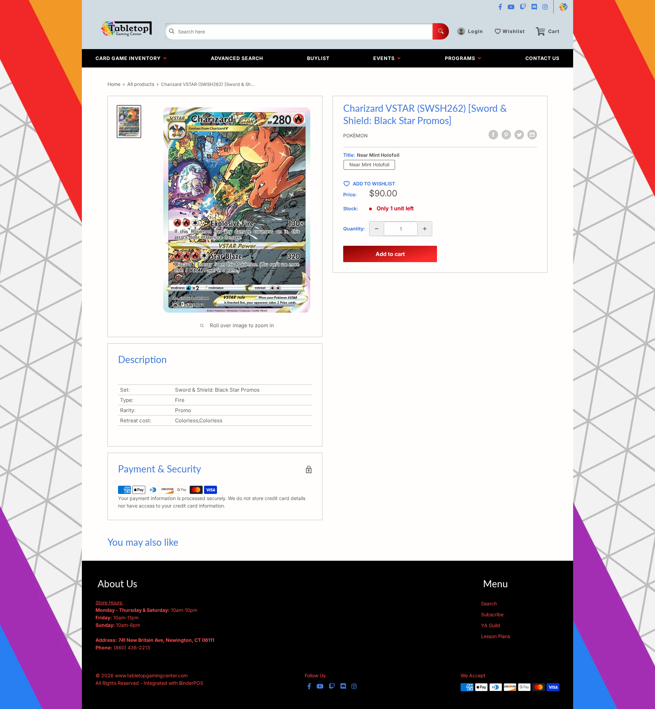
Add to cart (390, 254)
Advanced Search (237, 58)
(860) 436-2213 (132, 647)
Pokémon (355, 135)
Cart (553, 31)
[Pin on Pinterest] (506, 134)
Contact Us (542, 58)
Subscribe (492, 614)
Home (113, 84)
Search (489, 603)
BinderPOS (191, 683)
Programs (461, 58)
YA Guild (490, 625)
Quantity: (354, 228)
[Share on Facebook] (493, 134)
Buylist (318, 58)
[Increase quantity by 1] (425, 229)
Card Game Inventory (129, 58)
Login (475, 31)
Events (385, 58)
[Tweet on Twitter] (519, 134)
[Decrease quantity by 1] (376, 229)
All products (140, 84)
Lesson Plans (495, 636)
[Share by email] (532, 134)
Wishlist (514, 31)
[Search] (441, 31)
